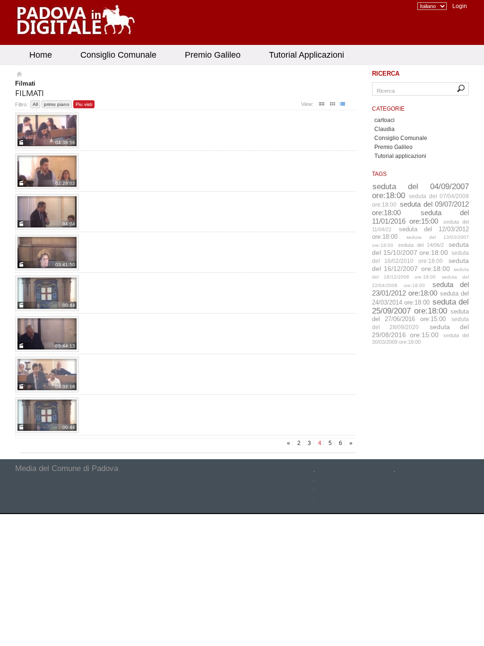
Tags (379, 174)
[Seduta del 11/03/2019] (47, 212)
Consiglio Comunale (118, 55)
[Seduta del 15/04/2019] (47, 130)
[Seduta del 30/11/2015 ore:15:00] (47, 171)
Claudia (384, 129)
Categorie (388, 108)
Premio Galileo (213, 55)
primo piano (56, 104)
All (35, 104)
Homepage (18, 75)
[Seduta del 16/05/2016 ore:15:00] (47, 375)
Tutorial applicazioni (400, 156)
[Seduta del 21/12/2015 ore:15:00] (47, 253)
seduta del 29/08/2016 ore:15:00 (420, 331)
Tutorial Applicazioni (306, 55)
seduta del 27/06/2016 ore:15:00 (420, 315)
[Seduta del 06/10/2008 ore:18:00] (47, 415)
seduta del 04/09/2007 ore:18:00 (420, 191)
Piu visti (84, 104)
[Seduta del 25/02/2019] (47, 334)
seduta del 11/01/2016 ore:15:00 (420, 217)
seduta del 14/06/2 (421, 245)
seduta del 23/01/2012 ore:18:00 (420, 288)
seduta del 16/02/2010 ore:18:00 (420, 257)
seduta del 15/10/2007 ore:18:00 (420, 248)
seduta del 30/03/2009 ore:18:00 (420, 338)
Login (459, 6)
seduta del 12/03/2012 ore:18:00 (420, 233)
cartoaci (384, 120)
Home (40, 55)
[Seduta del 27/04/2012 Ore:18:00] (47, 293)
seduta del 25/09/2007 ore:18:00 (420, 306)
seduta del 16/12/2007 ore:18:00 (420, 264)
